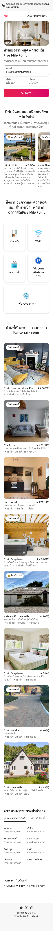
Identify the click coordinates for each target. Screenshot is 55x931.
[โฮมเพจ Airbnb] (6, 16)
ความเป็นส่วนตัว (21, 916)
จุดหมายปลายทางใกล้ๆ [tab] (15, 818)
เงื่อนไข (35, 916)
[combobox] (26, 72)
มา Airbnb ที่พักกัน (37, 15)
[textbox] (15, 83)
